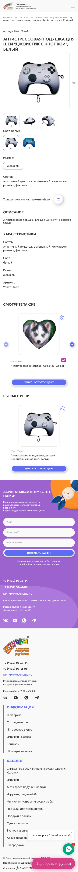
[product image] (39, 80)
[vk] (5, 620)
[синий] (29, 143)
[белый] (11, 143)
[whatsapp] (24, 620)
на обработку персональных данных (39, 564)
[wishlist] (62, 317)
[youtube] (15, 620)
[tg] (34, 620)
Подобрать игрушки (53, 863)
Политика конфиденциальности (20, 863)
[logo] (39, 646)
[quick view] (39, 334)
